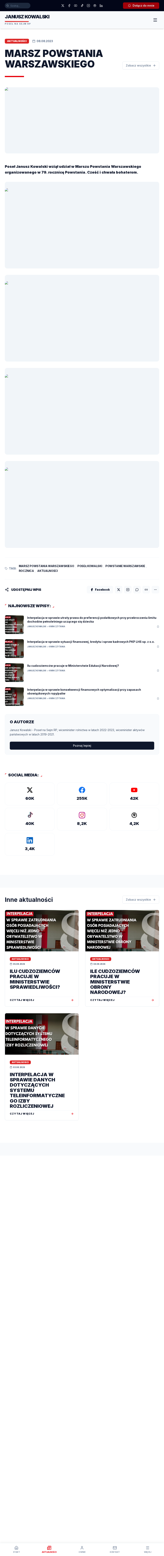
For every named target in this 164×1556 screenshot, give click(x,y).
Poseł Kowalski (89, 566)
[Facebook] (69, 5)
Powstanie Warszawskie (125, 566)
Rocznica (26, 570)
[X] (62, 5)
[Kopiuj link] (146, 589)
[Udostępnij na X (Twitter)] (118, 589)
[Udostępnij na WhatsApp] (137, 589)
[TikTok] (82, 5)
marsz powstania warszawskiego (46, 566)
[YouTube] (75, 5)
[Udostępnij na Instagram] (128, 589)
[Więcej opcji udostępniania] (155, 589)
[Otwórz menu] (155, 20)
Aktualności (47, 570)
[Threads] (94, 5)
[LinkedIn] (101, 5)
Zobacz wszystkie (138, 65)
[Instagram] (88, 5)
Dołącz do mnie (143, 5)
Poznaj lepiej (82, 745)
